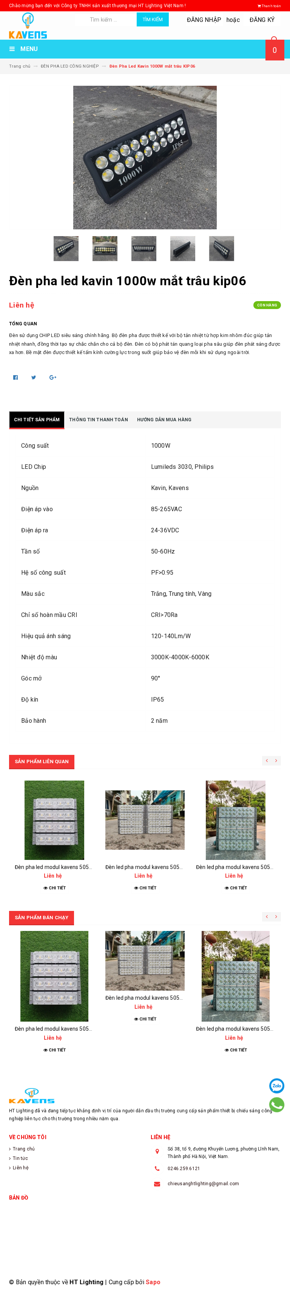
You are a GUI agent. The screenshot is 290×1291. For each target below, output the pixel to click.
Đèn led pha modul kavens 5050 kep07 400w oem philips (173, 867)
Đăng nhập (204, 19)
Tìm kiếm (153, 19)
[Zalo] (276, 1085)
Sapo (153, 1282)
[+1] (52, 377)
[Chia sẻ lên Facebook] (16, 377)
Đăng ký (262, 19)
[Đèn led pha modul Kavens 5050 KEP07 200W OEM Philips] (235, 820)
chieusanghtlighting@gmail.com (203, 1183)
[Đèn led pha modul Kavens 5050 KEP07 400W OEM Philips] (145, 820)
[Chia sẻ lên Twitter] (34, 377)
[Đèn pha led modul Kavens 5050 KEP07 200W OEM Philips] (54, 820)
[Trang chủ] (39, 25)
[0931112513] (277, 1104)
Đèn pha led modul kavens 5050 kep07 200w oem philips (83, 867)
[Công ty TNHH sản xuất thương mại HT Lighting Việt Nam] (145, 1095)
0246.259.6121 (184, 1168)
